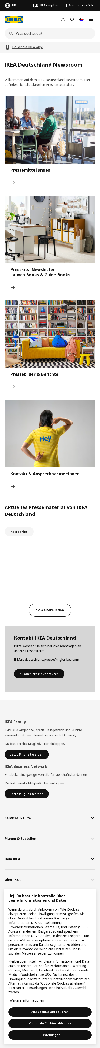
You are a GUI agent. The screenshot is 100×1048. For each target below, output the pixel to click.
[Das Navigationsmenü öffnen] (90, 19)
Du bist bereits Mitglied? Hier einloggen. (35, 743)
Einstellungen (50, 1035)
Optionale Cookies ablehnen (50, 1023)
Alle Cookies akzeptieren (50, 1012)
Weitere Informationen (27, 1000)
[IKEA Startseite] (14, 19)
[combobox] (49, 33)
